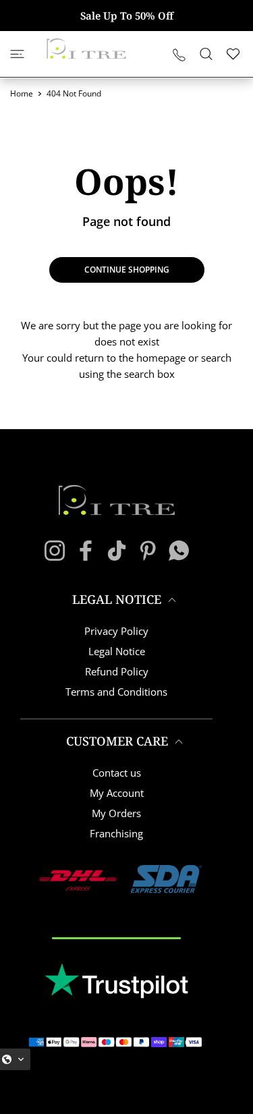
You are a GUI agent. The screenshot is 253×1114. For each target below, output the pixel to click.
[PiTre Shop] (86, 48)
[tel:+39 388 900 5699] (179, 54)
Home (21, 93)
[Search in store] (206, 54)
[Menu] (17, 54)
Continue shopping (126, 269)
